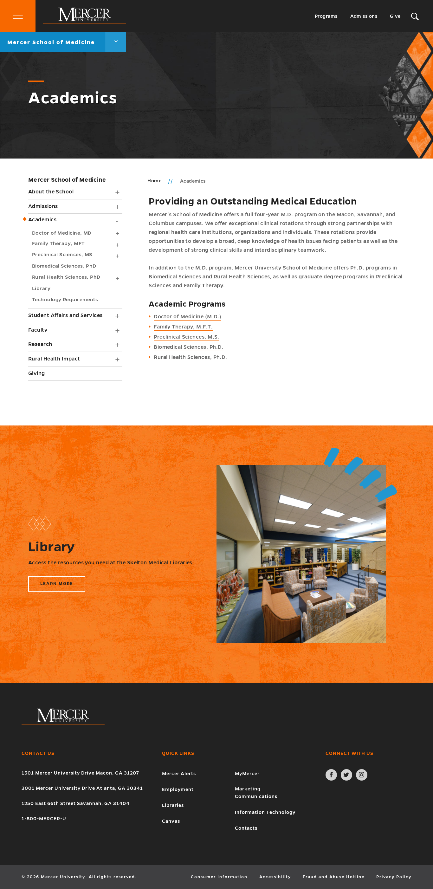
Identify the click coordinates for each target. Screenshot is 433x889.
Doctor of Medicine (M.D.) (187, 317)
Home (154, 180)
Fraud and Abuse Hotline (334, 877)
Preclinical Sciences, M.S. (186, 337)
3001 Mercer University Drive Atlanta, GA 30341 (82, 788)
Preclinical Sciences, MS (62, 254)
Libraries (173, 805)
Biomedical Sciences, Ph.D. (188, 347)
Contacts (246, 828)
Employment (178, 789)
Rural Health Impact (54, 359)
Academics (42, 220)
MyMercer (247, 773)
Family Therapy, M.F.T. (183, 327)
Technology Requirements (65, 299)
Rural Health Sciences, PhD (66, 277)
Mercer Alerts (179, 773)
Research (40, 344)
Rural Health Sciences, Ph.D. (190, 357)
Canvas (171, 821)
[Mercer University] (84, 22)
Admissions (364, 16)
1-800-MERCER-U (44, 818)
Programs (326, 16)
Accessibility (275, 877)
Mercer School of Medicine (67, 180)
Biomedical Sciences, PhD (64, 266)
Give (395, 16)
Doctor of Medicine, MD (62, 233)
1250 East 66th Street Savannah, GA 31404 (76, 803)
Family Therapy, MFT (58, 243)
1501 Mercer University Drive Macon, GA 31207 (80, 772)
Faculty (37, 330)
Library (41, 288)
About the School (51, 192)
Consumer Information (219, 877)
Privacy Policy (393, 877)
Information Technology (265, 812)
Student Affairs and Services (65, 315)
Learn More (59, 586)
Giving (36, 373)
